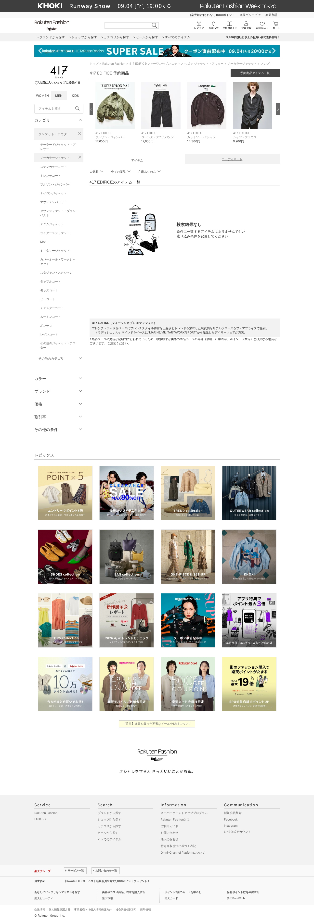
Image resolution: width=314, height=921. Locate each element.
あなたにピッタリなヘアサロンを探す (57, 892)
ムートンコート (50, 317)
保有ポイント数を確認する (243, 892)
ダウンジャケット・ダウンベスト (58, 213)
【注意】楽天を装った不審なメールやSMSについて (157, 723)
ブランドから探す (109, 813)
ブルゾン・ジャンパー (55, 184)
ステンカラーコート (53, 167)
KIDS (75, 96)
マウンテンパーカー (53, 202)
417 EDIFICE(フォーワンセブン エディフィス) (159, 63)
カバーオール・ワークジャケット (58, 262)
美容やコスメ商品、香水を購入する (123, 892)
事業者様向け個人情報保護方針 (93, 909)
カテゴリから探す (109, 826)
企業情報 (39, 909)
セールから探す (108, 833)
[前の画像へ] (91, 109)
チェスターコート (52, 308)
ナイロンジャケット (53, 193)
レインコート (49, 334)
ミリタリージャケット (55, 250)
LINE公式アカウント (237, 832)
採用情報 (145, 909)
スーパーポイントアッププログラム (184, 813)
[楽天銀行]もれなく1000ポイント (212, 15)
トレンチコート (50, 175)
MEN (59, 96)
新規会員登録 (233, 813)
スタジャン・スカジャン (56, 272)
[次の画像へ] (278, 109)
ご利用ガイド (169, 826)
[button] (116, 116)
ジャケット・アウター (54, 134)
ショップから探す (109, 819)
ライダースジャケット (55, 233)
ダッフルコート (50, 281)
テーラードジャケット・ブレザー (58, 147)
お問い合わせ (169, 833)
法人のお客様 (169, 839)
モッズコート (49, 290)
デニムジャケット (52, 224)
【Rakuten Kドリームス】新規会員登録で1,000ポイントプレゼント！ (107, 881)
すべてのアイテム (109, 839)
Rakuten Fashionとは (175, 819)
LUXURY (40, 819)
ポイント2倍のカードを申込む (183, 892)
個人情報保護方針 (59, 909)
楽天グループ (248, 15)
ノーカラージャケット (55, 158)
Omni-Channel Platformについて (183, 852)
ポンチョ (46, 325)
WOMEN (42, 96)
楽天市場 (271, 15)
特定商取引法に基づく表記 (178, 846)
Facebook (231, 819)
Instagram (230, 825)
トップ (94, 63)
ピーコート (47, 299)
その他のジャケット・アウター (58, 345)
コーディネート (232, 159)
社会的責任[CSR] (126, 909)
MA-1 (44, 242)
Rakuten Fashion (113, 63)
